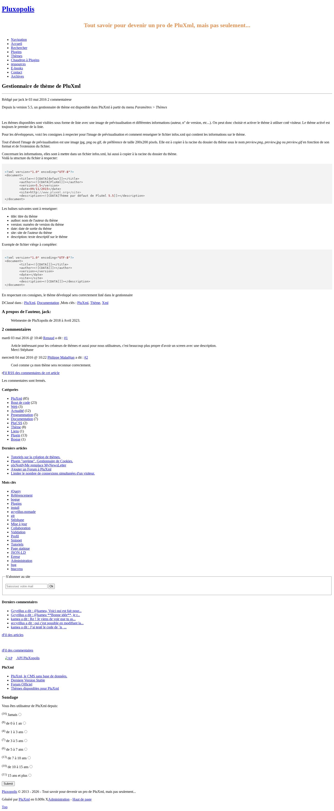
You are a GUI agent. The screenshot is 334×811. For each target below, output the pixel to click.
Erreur (15, 557)
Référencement (21, 495)
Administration (21, 561)
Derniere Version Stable (28, 680)
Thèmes (16, 56)
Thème (95, 303)
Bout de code (20, 402)
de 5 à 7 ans (12, 749)
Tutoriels (17, 544)
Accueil (16, 44)
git (13, 516)
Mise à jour (19, 524)
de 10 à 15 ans (15, 767)
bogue (15, 499)
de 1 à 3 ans (12, 732)
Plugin (15, 435)
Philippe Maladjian (61, 357)
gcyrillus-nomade (23, 512)
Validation (18, 532)
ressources (18, 64)
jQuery (16, 491)
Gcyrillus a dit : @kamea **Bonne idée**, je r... (45, 615)
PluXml (29, 303)
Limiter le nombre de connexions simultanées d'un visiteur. (53, 473)
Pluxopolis (18, 9)
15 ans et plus (14, 775)
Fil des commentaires (17, 650)
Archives (17, 76)
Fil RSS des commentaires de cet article (31, 373)
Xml (105, 303)
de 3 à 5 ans (12, 741)
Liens (15, 431)
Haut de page (82, 799)
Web (14, 407)
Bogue (15, 439)
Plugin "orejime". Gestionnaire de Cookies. (42, 461)
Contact (16, 72)
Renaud (48, 338)
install (15, 508)
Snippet (16, 540)
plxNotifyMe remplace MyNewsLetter (38, 465)
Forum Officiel (21, 684)
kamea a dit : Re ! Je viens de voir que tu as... (43, 619)
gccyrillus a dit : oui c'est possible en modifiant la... (47, 623)
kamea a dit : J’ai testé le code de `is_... (39, 627)
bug (13, 565)
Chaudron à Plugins (25, 60)
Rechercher (19, 48)
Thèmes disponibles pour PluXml (35, 688)
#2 (86, 357)
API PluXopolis (28, 658)
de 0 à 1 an (12, 723)
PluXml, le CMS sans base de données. (39, 676)
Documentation (48, 303)
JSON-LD (18, 552)
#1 (66, 338)
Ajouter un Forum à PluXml (31, 469)
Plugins (16, 52)
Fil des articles (12, 635)
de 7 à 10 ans (14, 758)
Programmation (22, 415)
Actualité (17, 411)
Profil (15, 536)
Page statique (20, 548)
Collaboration (20, 528)
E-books (17, 68)
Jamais (9, 715)
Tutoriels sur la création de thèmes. (35, 457)
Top (4, 807)
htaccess (17, 569)
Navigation (19, 40)
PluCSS (16, 423)
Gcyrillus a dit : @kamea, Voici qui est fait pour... (46, 611)
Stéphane (17, 520)
